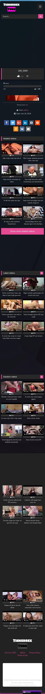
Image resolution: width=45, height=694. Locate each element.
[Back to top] (38, 687)
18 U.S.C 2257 (10, 653)
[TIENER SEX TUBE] (18, 7)
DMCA (22, 653)
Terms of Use (22, 655)
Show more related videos (22, 231)
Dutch (28, 692)
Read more (21, 105)
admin (26, 110)
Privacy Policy (34, 653)
